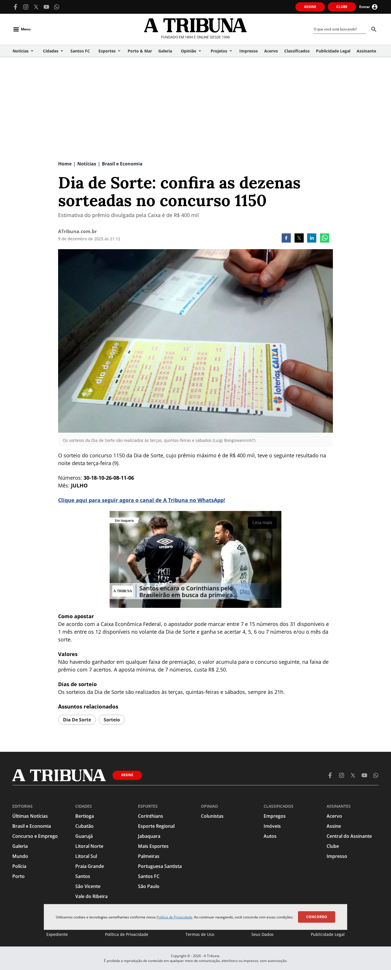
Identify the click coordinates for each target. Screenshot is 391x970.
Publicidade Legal (328, 934)
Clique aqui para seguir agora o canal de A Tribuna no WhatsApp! (141, 500)
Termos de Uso (199, 934)
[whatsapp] (324, 238)
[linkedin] (311, 238)
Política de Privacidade (174, 917)
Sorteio (112, 720)
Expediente (57, 934)
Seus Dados (262, 934)
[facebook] (286, 238)
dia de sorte (77, 720)
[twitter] (299, 238)
